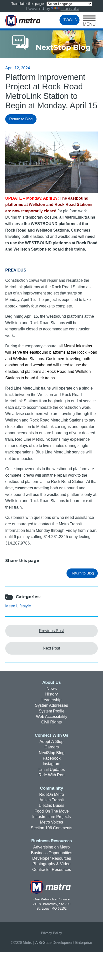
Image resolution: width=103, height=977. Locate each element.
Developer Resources (51, 858)
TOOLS (70, 20)
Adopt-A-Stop (52, 741)
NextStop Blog (51, 753)
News (51, 689)
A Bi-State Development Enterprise (63, 943)
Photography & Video (51, 864)
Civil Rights (51, 722)
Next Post (51, 648)
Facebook (51, 758)
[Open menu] (89, 21)
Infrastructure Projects (51, 817)
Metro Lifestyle (18, 606)
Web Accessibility (51, 716)
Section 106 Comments (51, 828)
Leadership (52, 700)
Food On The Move (51, 811)
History (51, 694)
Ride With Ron (51, 775)
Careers (51, 747)
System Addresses (51, 705)
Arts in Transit (52, 800)
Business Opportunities (51, 853)
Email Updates (51, 769)
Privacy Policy (51, 933)
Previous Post (51, 631)
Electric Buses (51, 805)
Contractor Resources (51, 869)
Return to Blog (20, 119)
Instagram (51, 764)
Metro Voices (51, 822)
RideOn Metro (51, 794)
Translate (69, 8)
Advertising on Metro (51, 847)
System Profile (51, 711)
